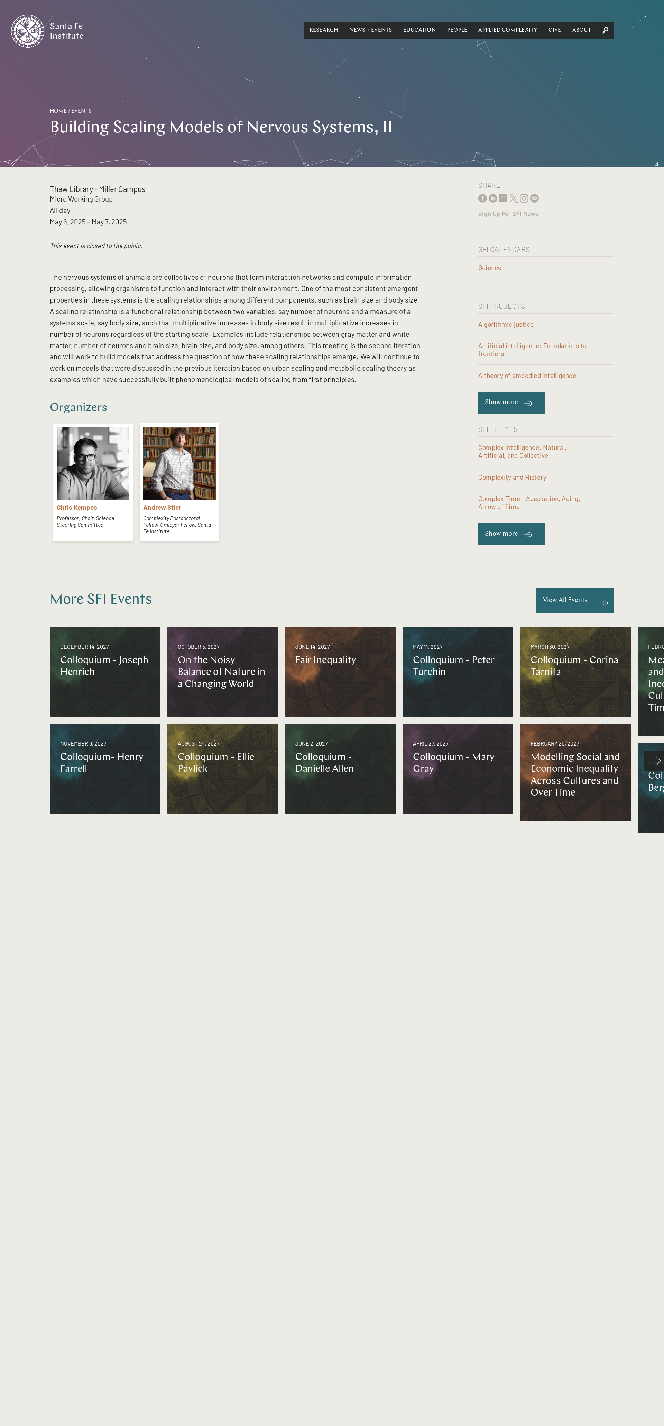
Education (419, 30)
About (581, 30)
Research (324, 30)
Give (554, 30)
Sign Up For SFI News (508, 213)
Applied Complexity (507, 30)
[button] (324, 30)
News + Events (370, 30)
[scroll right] (654, 761)
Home (58, 111)
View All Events (565, 600)
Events (81, 111)
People (457, 30)
